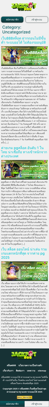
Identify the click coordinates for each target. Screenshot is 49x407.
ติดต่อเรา (20, 370)
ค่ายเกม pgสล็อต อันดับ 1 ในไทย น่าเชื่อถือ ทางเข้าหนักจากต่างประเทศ (24, 152)
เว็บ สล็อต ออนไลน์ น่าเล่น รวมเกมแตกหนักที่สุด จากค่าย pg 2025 (24, 253)
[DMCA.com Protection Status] (24, 398)
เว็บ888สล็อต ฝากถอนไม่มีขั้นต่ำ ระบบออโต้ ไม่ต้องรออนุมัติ (23, 40)
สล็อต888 (11, 365)
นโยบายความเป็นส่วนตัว (30, 365)
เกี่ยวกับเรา (8, 370)
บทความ (31, 370)
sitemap (42, 370)
